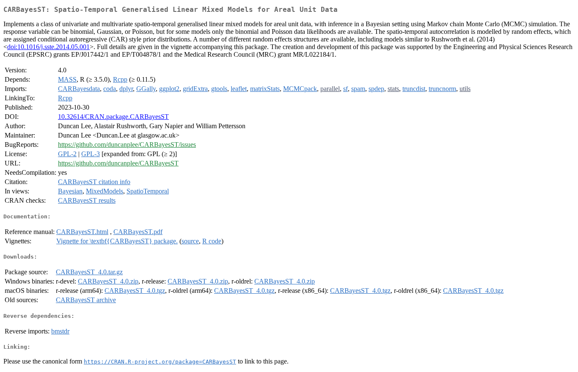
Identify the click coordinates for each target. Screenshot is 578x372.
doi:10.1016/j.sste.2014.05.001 (48, 46)
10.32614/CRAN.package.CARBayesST (113, 116)
